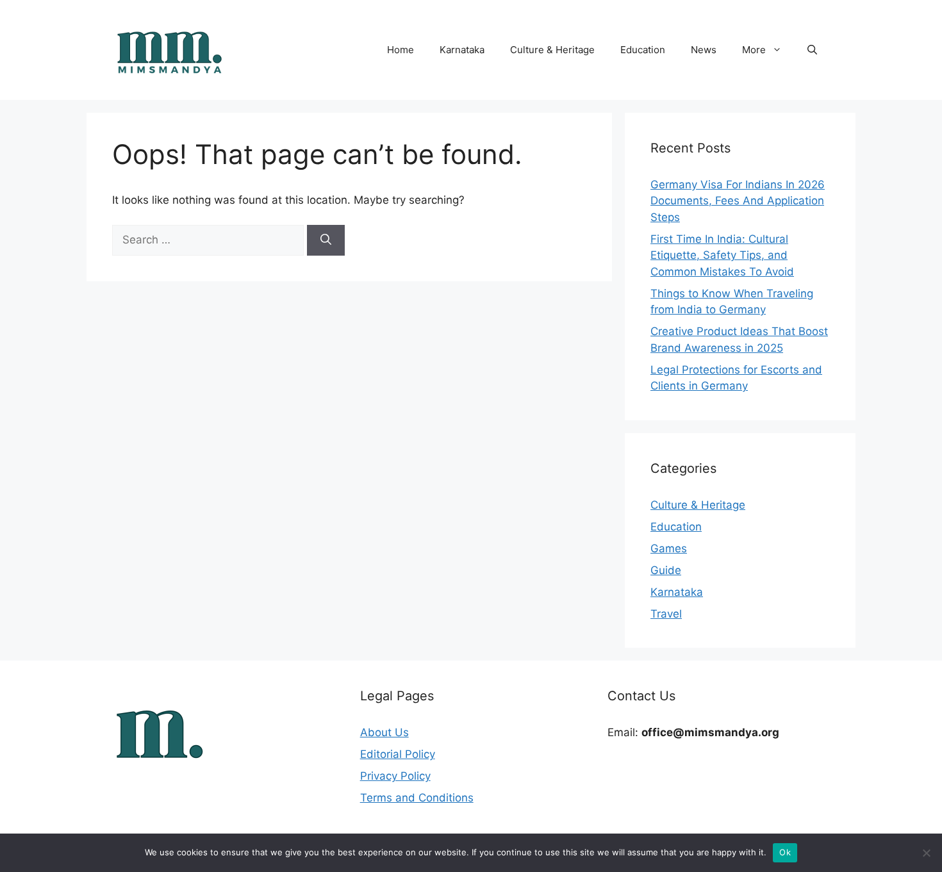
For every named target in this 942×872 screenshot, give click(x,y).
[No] (926, 852)
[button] (812, 50)
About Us (384, 732)
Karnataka (462, 50)
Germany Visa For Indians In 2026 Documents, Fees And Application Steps (737, 201)
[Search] (326, 240)
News (703, 50)
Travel (666, 613)
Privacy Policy (395, 775)
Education (642, 50)
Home (400, 50)
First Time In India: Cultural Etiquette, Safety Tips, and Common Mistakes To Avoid (722, 255)
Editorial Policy (397, 754)
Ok (785, 852)
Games (668, 548)
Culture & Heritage (552, 50)
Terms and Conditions (417, 797)
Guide (665, 570)
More (754, 50)
